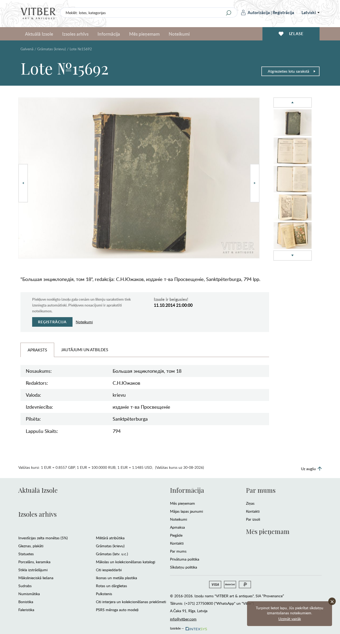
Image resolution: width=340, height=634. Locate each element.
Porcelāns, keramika (34, 561)
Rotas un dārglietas (111, 585)
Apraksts (37, 350)
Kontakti (177, 543)
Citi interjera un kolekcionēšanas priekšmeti (131, 601)
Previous (23, 183)
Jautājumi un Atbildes (84, 349)
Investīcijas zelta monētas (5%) (43, 537)
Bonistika (25, 601)
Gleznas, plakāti (30, 545)
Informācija (187, 490)
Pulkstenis (104, 593)
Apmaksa (177, 527)
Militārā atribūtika (110, 537)
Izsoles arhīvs (37, 514)
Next (255, 183)
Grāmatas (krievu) (51, 48)
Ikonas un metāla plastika (116, 577)
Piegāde (176, 535)
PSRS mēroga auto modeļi (117, 609)
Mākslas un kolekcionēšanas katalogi (125, 561)
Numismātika (29, 593)
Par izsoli (253, 519)
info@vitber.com (183, 618)
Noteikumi (179, 34)
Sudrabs (25, 585)
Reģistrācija (283, 12)
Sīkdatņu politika (183, 567)
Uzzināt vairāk (289, 618)
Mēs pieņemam (182, 503)
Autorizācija (259, 12)
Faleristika (26, 609)
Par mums (178, 551)
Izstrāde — (177, 627)
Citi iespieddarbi (109, 569)
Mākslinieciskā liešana (35, 577)
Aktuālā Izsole (38, 490)
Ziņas (250, 503)
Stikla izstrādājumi (33, 569)
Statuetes (26, 553)
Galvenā (26, 48)
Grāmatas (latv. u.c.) (112, 553)
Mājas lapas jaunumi (186, 511)
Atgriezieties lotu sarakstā (288, 71)
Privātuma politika (184, 559)
